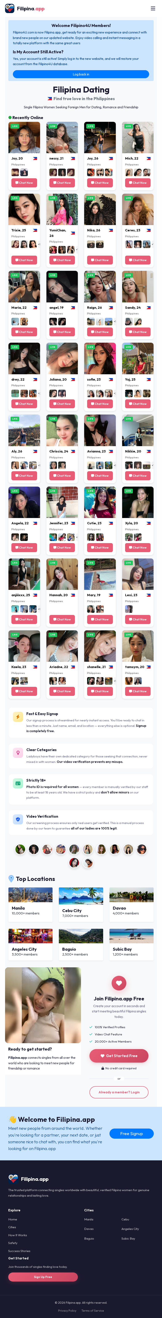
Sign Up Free (43, 1277)
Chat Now (25, 183)
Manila (88, 1219)
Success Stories (19, 1251)
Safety (13, 1243)
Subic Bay (128, 1238)
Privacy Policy (67, 1311)
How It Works (17, 1235)
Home (12, 1219)
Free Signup (131, 1133)
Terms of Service (92, 1311)
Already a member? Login (119, 1092)
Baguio (89, 1238)
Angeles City (130, 1229)
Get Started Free (122, 1055)
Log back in (81, 74)
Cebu (125, 1219)
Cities (12, 1227)
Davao (89, 1229)
